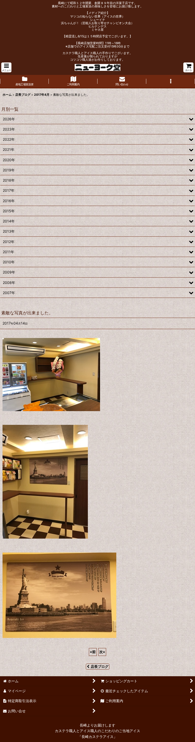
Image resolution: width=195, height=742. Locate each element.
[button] (6, 67)
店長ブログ (99, 666)
